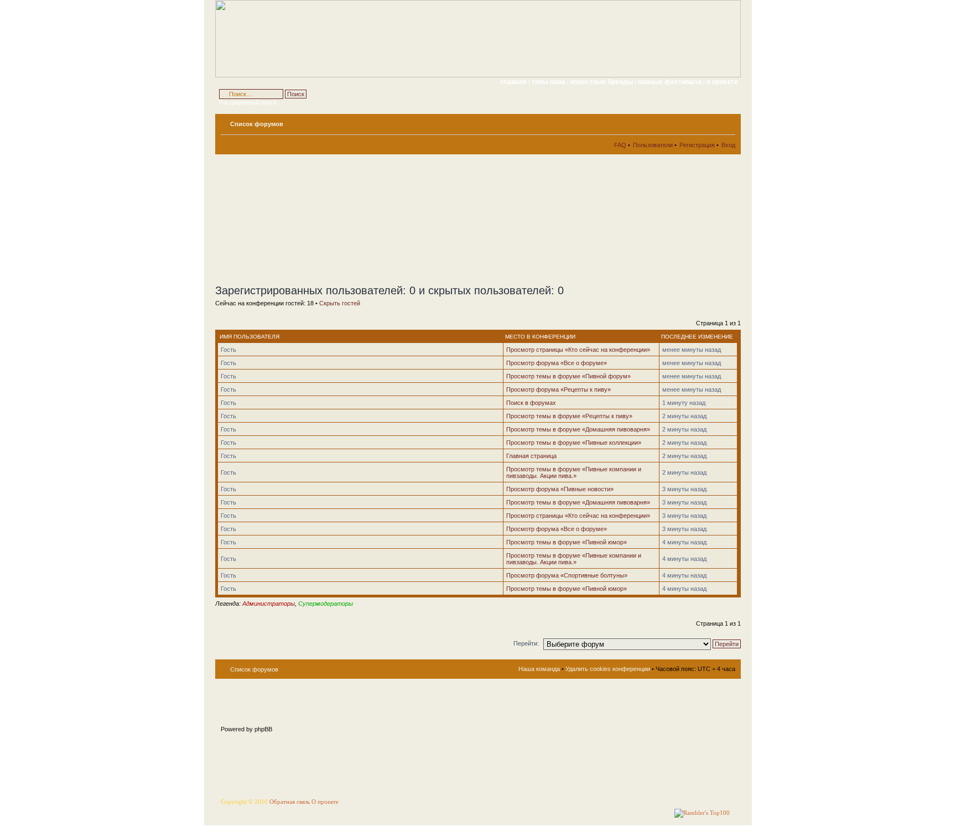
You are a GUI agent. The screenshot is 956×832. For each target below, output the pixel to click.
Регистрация (697, 145)
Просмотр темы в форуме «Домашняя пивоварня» (578, 429)
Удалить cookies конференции (607, 668)
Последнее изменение (697, 337)
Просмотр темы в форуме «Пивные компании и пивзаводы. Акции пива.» (573, 472)
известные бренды (602, 82)
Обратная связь (289, 802)
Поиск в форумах (531, 402)
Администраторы (268, 603)
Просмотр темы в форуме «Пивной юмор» (566, 542)
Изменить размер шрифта (727, 122)
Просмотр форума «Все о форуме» (556, 363)
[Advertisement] (314, 219)
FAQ (620, 145)
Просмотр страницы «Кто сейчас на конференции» (578, 349)
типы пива (549, 82)
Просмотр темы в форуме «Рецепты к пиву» (569, 416)
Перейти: (526, 643)
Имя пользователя (249, 337)
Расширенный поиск (248, 102)
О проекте (325, 802)
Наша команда (539, 668)
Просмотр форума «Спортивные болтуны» (566, 575)
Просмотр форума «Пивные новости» (560, 489)
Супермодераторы (325, 603)
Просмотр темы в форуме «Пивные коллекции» (573, 442)
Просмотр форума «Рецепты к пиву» (558, 389)
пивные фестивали (670, 82)
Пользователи (653, 145)
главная (513, 82)
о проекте (722, 82)
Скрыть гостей (339, 303)
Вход (728, 145)
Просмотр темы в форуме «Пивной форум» (568, 376)
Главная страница (531, 456)
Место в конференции (540, 337)
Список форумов (256, 124)
